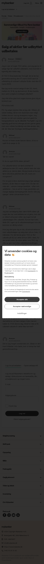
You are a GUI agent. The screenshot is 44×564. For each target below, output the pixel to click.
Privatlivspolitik (9, 273)
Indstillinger (22, 313)
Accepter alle (22, 299)
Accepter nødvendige (22, 306)
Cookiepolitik (32, 271)
